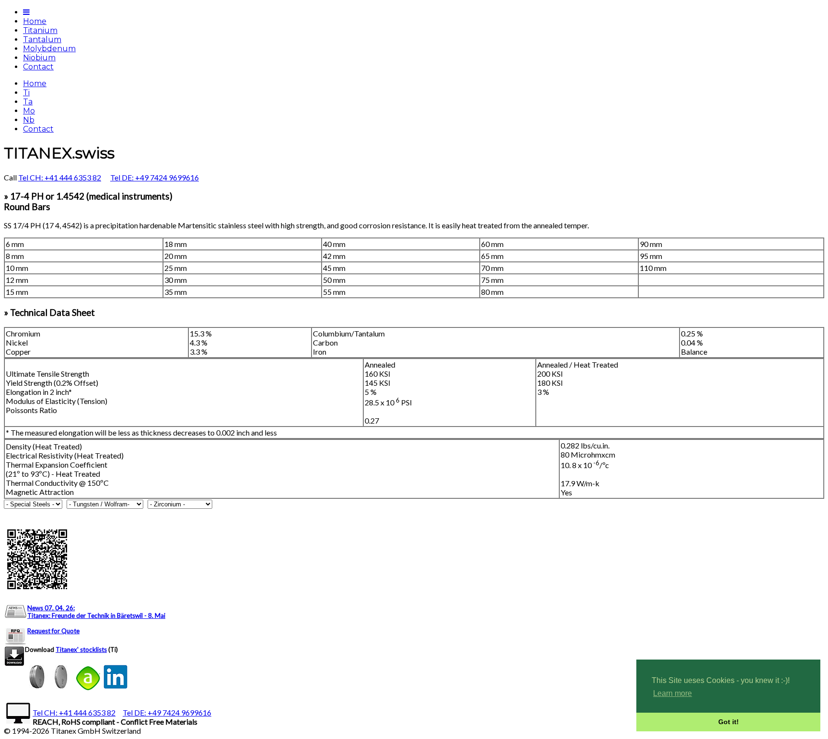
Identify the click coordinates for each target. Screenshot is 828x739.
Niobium (39, 57)
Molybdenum (49, 48)
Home (34, 21)
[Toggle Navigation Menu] (26, 12)
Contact (38, 66)
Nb (28, 119)
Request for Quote (53, 631)
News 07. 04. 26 (50, 608)
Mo (29, 110)
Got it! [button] (728, 722)
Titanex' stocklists (81, 649)
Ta (28, 101)
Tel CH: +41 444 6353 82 (59, 177)
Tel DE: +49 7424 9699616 (154, 177)
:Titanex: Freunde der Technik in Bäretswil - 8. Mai (96, 611)
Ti (26, 92)
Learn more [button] (672, 693)
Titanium (40, 30)
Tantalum (42, 39)
